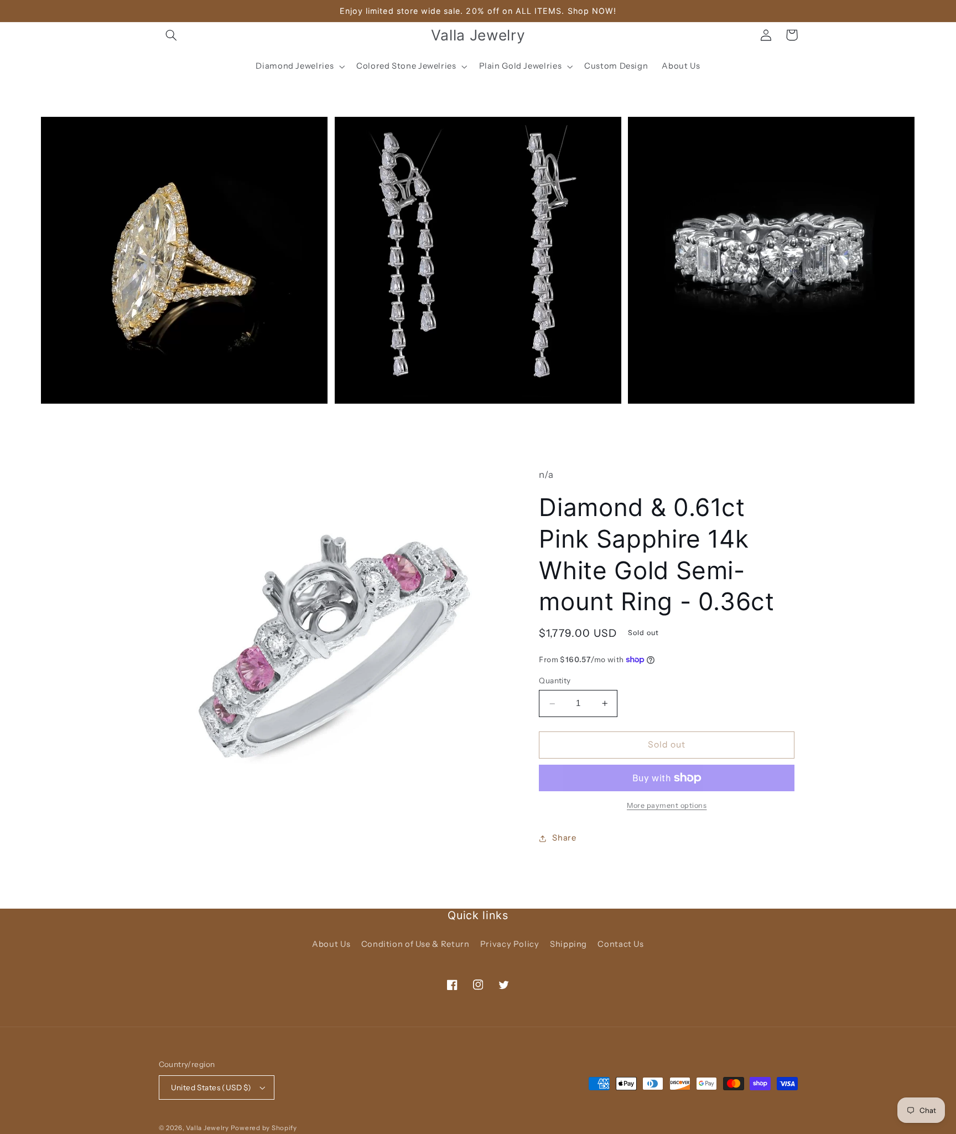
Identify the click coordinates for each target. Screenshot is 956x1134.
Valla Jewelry (208, 1128)
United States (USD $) (211, 1087)
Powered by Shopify (264, 1128)
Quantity (554, 680)
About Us (331, 944)
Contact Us (620, 944)
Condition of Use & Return (415, 944)
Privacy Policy (509, 944)
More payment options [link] (667, 805)
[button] (171, 35)
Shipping (568, 944)
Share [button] (564, 838)
